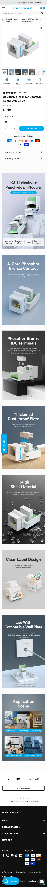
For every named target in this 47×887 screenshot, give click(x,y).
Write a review (23, 788)
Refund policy (7, 872)
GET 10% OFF (4, 445)
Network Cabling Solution (12, 20)
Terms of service (35, 872)
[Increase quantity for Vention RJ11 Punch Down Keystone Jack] (15, 128)
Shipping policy (8, 876)
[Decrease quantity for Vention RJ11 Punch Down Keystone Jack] (5, 128)
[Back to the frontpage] (3, 20)
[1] (5, 72)
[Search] (42, 13)
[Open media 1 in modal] (40, 28)
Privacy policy (20, 872)
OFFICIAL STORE (11, 3)
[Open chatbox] (41, 882)
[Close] (4, 437)
